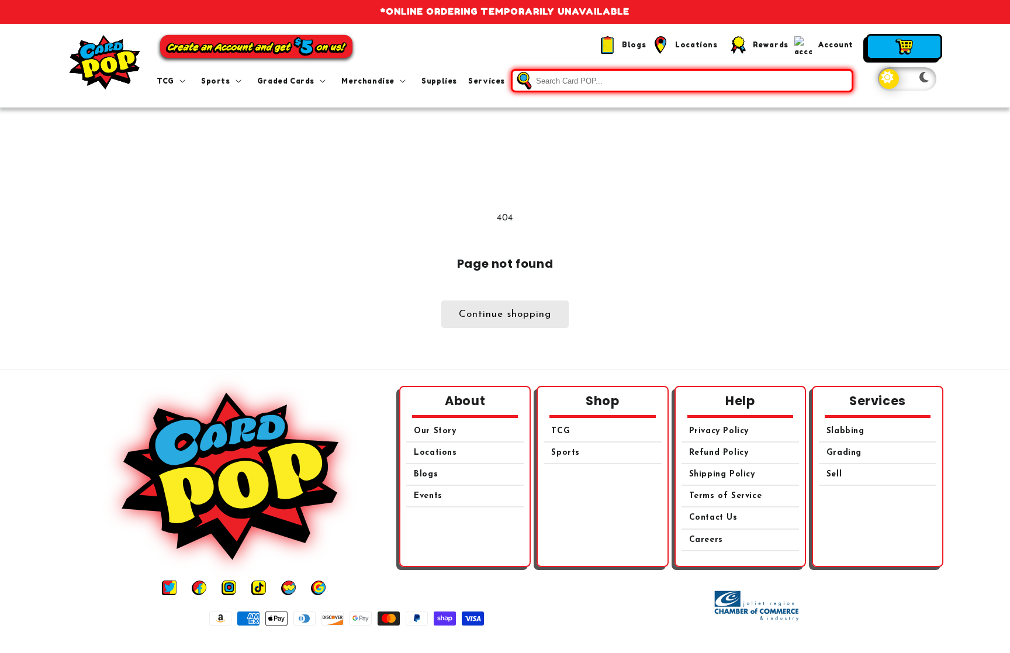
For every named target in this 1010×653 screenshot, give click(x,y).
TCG (560, 431)
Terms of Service (725, 496)
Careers (706, 539)
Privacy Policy (719, 431)
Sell (834, 474)
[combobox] (682, 80)
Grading (844, 452)
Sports (565, 452)
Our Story (435, 431)
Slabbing (845, 431)
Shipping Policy (722, 474)
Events (428, 496)
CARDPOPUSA (518, 640)
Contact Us (713, 517)
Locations (435, 452)
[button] (173, 81)
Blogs (426, 474)
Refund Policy (719, 452)
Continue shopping (505, 314)
